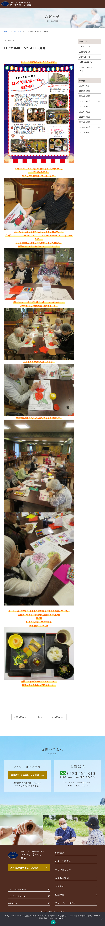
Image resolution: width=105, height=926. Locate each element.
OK (53, 922)
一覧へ (39, 717)
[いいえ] (102, 919)
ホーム (6, 31)
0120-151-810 (81, 773)
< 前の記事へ (20, 717)
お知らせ (17, 31)
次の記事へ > (58, 717)
